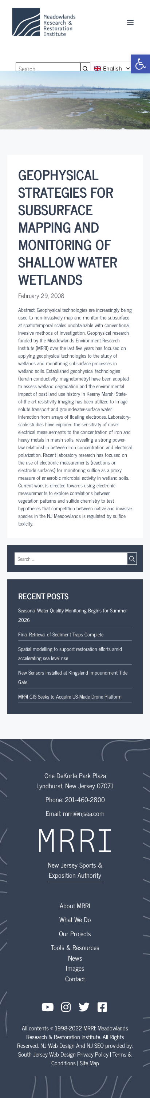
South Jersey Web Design (47, 1054)
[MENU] (130, 22)
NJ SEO (95, 1045)
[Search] (85, 69)
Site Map (89, 1062)
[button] (140, 64)
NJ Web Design (57, 1045)
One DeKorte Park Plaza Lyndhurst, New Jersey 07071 (75, 780)
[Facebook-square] (102, 1007)
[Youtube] (47, 1007)
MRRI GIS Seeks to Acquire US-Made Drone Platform (70, 696)
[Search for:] (48, 69)
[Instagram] (65, 1007)
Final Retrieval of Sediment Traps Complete (60, 634)
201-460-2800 (85, 799)
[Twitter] (84, 1007)
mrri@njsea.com (83, 813)
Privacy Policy (92, 1054)
